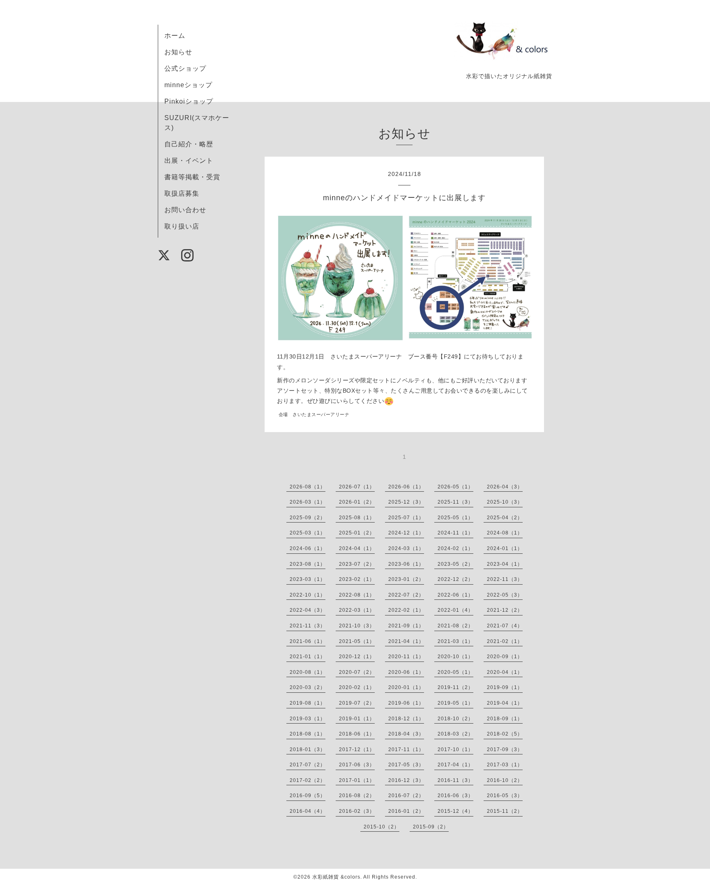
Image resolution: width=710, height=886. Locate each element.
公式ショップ (185, 68)
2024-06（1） (307, 548)
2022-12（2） (455, 579)
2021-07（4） (505, 626)
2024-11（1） (455, 533)
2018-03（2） (455, 734)
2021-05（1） (357, 641)
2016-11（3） (455, 780)
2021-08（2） (455, 626)
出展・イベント (188, 160)
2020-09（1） (505, 656)
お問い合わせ (185, 209)
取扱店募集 (181, 193)
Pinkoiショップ (188, 101)
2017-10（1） (455, 749)
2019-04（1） (505, 703)
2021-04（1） (406, 641)
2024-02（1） (455, 548)
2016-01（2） (406, 811)
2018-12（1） (406, 719)
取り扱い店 (181, 226)
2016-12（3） (406, 780)
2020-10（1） (455, 656)
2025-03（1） (307, 533)
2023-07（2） (357, 564)
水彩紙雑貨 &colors (336, 877)
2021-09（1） (406, 626)
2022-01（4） (455, 610)
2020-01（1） (406, 687)
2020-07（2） (357, 672)
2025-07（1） (406, 517)
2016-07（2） (406, 795)
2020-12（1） (357, 656)
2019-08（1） (307, 703)
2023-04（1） (505, 564)
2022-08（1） (357, 595)
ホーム (174, 35)
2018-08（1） (307, 734)
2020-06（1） (406, 672)
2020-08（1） (307, 672)
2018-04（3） (406, 734)
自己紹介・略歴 (188, 144)
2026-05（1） (455, 487)
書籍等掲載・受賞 (192, 176)
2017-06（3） (357, 765)
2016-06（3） (455, 795)
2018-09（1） (505, 719)
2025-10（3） (505, 502)
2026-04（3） (505, 487)
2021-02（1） (505, 641)
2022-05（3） (505, 595)
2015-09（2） (431, 827)
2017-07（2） (307, 765)
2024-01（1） (505, 548)
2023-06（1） (406, 564)
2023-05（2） (455, 564)
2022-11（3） (505, 579)
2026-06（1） (406, 487)
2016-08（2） (357, 795)
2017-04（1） (455, 765)
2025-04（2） (505, 517)
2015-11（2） (505, 811)
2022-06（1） (455, 595)
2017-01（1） (357, 780)
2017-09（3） (505, 749)
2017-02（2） (307, 780)
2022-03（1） (357, 610)
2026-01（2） (357, 502)
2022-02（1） (406, 610)
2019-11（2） (455, 687)
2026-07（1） (357, 487)
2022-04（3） (307, 610)
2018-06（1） (357, 734)
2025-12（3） (406, 502)
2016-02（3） (357, 811)
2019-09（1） (505, 687)
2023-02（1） (357, 579)
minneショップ (188, 84)
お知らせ (178, 52)
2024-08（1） (505, 533)
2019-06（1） (406, 703)
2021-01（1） (307, 656)
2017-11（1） (406, 749)
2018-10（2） (455, 719)
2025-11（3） (455, 502)
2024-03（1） (406, 548)
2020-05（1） (455, 672)
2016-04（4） (307, 811)
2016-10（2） (505, 780)
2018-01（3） (307, 749)
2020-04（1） (505, 672)
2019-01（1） (357, 719)
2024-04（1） (357, 548)
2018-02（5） (505, 734)
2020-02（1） (357, 687)
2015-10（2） (381, 827)
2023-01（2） (406, 579)
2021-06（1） (307, 641)
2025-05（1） (455, 517)
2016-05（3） (505, 795)
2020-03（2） (307, 687)
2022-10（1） (307, 595)
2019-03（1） (307, 719)
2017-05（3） (406, 765)
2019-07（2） (357, 703)
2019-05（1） (455, 703)
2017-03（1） (505, 765)
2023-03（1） (307, 579)
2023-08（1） (307, 564)
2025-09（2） (307, 517)
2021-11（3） (307, 626)
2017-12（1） (357, 749)
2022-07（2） (406, 595)
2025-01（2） (357, 533)
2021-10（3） (357, 626)
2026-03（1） (307, 502)
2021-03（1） (455, 641)
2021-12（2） (505, 610)
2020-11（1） (406, 656)
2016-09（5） (307, 795)
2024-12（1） (406, 533)
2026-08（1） (307, 487)
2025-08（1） (357, 517)
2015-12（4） (455, 811)
